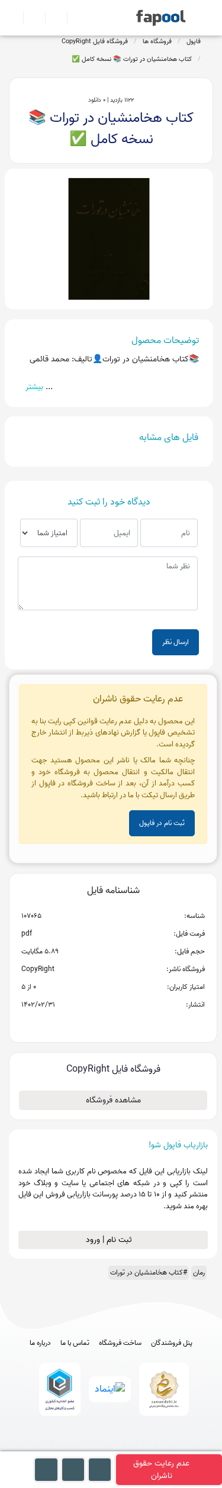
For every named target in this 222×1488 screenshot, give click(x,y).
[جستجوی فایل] (73, 18)
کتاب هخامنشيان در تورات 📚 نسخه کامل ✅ (132, 59)
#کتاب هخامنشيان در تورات (148, 1272)
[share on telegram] (97, 1024)
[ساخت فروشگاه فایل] (51, 18)
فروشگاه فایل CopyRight (95, 41)
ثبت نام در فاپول (162, 823)
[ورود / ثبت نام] (29, 18)
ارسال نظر (175, 642)
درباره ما (40, 1343)
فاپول (193, 41)
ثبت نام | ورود (110, 1240)
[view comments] (128, 1024)
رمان (199, 1272)
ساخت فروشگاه (120, 1343)
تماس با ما (74, 1343)
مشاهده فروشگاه (113, 1100)
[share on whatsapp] (113, 1024)
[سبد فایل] (13, 18)
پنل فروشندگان (171, 1343)
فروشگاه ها (157, 41)
